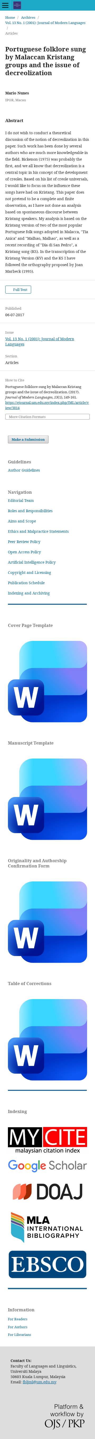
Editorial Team (21, 500)
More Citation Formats (27, 417)
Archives (28, 17)
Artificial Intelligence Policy (32, 562)
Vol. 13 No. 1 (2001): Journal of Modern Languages (45, 22)
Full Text (19, 289)
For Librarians (19, 1334)
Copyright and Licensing (29, 572)
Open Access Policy (24, 551)
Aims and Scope (22, 521)
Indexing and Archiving (29, 593)
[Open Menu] (5, 5)
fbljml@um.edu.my (39, 1381)
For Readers (17, 1319)
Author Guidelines (24, 470)
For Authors (17, 1327)
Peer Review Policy (24, 541)
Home (10, 17)
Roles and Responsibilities (30, 510)
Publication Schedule (26, 582)
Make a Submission (28, 439)
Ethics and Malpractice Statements (38, 531)
